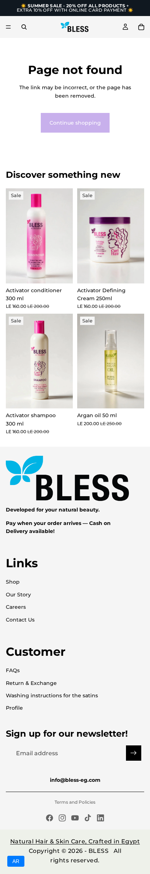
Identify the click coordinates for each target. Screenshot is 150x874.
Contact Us (20, 619)
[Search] (24, 27)
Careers (16, 607)
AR (15, 861)
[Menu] (8, 27)
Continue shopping (75, 122)
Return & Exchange (31, 683)
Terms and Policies (75, 802)
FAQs (13, 670)
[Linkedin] (100, 818)
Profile (14, 708)
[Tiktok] (87, 818)
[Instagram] (62, 818)
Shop (13, 582)
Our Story (18, 594)
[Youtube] (75, 818)
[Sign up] (133, 753)
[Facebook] (49, 818)
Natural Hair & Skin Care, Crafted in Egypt (75, 841)
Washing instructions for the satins (52, 695)
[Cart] (141, 27)
